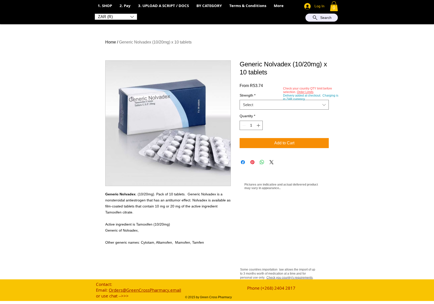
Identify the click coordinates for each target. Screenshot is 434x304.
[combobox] (284, 105)
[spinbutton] (251, 125)
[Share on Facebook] (243, 162)
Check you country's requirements (289, 277)
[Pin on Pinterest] (252, 162)
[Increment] (259, 125)
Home (110, 42)
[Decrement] (243, 125)
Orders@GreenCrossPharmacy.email (145, 290)
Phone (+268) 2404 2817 (271, 288)
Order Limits (305, 92)
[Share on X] (271, 162)
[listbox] (116, 17)
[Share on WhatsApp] (262, 162)
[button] (125, 6)
